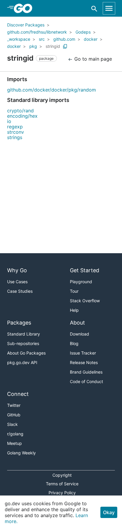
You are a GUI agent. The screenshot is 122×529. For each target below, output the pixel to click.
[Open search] (94, 8)
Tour (74, 291)
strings (14, 137)
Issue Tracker (83, 352)
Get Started (84, 270)
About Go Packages (26, 352)
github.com (64, 39)
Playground (81, 281)
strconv (15, 132)
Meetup (14, 443)
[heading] (25, 8)
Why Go (17, 270)
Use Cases (17, 281)
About (77, 322)
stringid (53, 46)
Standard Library (23, 333)
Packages (19, 322)
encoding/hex (22, 116)
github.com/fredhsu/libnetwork (37, 31)
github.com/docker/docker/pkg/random (51, 90)
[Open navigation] (109, 8)
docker (90, 39)
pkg (33, 46)
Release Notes (84, 362)
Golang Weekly (21, 452)
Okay (109, 512)
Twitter (13, 405)
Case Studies (20, 291)
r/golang (15, 433)
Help (74, 310)
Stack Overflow (85, 300)
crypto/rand (20, 111)
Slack (12, 424)
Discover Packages (25, 24)
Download (79, 333)
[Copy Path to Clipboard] (65, 46)
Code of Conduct (86, 381)
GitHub (13, 414)
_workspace (18, 39)
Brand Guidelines (86, 371)
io (9, 121)
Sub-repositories (23, 343)
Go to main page (92, 59)
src (42, 39)
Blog (74, 343)
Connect (18, 394)
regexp (15, 127)
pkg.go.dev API (22, 362)
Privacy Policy (62, 492)
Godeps (83, 31)
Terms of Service (62, 483)
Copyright (62, 475)
